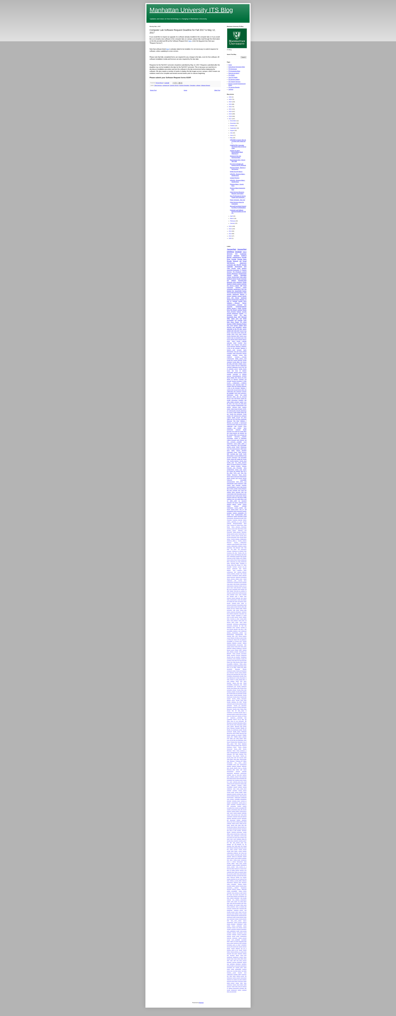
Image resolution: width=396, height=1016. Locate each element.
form (239, 490)
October (232, 125)
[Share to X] (178, 83)
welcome (229, 376)
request (233, 615)
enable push (243, 833)
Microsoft (233, 292)
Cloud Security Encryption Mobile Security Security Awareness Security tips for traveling (236, 655)
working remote (231, 447)
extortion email (242, 840)
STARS (234, 324)
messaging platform (232, 887)
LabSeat (230, 89)
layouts (233, 598)
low (245, 879)
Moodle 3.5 (243, 728)
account (240, 566)
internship (229, 495)
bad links (239, 775)
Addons (244, 643)
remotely (229, 374)
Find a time (243, 674)
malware (244, 370)
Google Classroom (241, 686)
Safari (228, 563)
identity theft (233, 494)
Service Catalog (231, 365)
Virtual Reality (243, 759)
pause (240, 912)
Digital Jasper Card (240, 358)
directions (236, 585)
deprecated (232, 820)
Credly (240, 454)
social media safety (239, 443)
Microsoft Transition (235, 728)
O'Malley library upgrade (240, 736)
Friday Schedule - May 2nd (237, 200)
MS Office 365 (230, 363)
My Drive (243, 417)
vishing (241, 984)
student (241, 402)
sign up (241, 509)
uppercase (240, 981)
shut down (234, 953)
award (235, 483)
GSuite (244, 282)
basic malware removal (233, 776)
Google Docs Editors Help (233, 688)
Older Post (217, 90)
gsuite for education (237, 856)
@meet (235, 639)
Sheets (244, 310)
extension (238, 429)
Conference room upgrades (234, 658)
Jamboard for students (238, 551)
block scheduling (240, 778)
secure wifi (229, 946)
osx (239, 500)
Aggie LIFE (237, 646)
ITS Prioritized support (239, 272)
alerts (243, 389)
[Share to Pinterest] (181, 83)
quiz (245, 613)
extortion (242, 589)
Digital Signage (237, 532)
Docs (245, 343)
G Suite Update (236, 412)
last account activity (232, 873)
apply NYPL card (241, 481)
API (238, 639)
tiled (242, 625)
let (240, 370)
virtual (238, 984)
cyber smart (243, 814)
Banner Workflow (241, 450)
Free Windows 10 (231, 677)
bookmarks (229, 780)
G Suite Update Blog (239, 679)
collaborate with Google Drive (236, 426)
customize (244, 813)
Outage (238, 252)
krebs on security (239, 872)
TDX (234, 754)
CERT (240, 650)
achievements (243, 764)
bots (234, 780)
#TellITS (243, 255)
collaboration (243, 365)
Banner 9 (243, 294)
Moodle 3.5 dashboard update (234, 729)
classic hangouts (231, 577)
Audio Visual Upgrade (236, 409)
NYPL (228, 556)
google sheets (242, 369)
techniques (229, 624)
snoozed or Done (234, 618)
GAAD (237, 681)
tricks (232, 514)
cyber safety (243, 277)
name (230, 894)
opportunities (230, 372)
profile (245, 924)
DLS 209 (242, 660)
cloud (233, 485)
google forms (235, 592)
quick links (241, 613)
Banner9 (236, 379)
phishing (236, 255)
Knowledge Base (232, 317)
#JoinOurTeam (230, 634)
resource (236, 506)
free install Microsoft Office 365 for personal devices (236, 396)
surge (245, 967)
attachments (230, 773)
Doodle (228, 344)
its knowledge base (239, 337)
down (231, 587)
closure (229, 296)
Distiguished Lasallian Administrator (235, 665)
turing (233, 627)
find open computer (232, 490)
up (232, 979)
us (240, 374)
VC (242, 565)
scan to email (230, 617)
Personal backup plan (236, 745)
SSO (245, 266)
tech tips (243, 289)
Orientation (240, 742)
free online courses (232, 849)
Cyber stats (234, 660)
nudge (235, 901)
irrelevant (237, 868)
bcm (241, 318)
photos (228, 915)
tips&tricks (229, 627)
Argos (234, 343)
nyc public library (242, 901)
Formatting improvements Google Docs (236, 676)
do (245, 585)
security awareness (232, 313)
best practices (242, 776)
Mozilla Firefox (236, 731)
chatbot (241, 325)
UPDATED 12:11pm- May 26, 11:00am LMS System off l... (238, 141)
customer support (237, 296)
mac (242, 598)
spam (232, 958)
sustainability (238, 969)
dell (228, 820)
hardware (244, 858)
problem (229, 355)
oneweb (238, 905)
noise (232, 901)
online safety (233, 500)
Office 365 (234, 386)
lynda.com (234, 497)
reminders (240, 400)
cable (245, 483)
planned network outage (240, 372)
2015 (230, 229)
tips (233, 291)
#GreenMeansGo (236, 376)
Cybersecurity (230, 358)
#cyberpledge (230, 518)
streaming (229, 962)
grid (239, 853)
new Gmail (235, 894)
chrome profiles (239, 792)
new (245, 305)
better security (232, 778)
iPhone (238, 398)
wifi (240, 261)
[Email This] (174, 83)
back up (234, 775)
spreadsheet (230, 511)
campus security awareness (233, 783)
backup (236, 325)
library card (236, 875)
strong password (237, 511)
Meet (245, 554)
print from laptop (236, 920)
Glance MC (243, 332)
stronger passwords (237, 962)
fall (232, 844)
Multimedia (243, 731)
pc (245, 603)
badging (244, 775)
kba (233, 370)
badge (244, 350)
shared (240, 950)
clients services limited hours (234, 579)
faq (243, 844)
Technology (238, 266)
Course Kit (243, 658)
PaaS (239, 743)
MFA (239, 317)
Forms (230, 412)
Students (229, 284)
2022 (230, 106)
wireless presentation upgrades (236, 988)
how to (229, 301)
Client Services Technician (239, 526)
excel (234, 839)
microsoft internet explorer (234, 889)
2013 (230, 233)
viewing (234, 984)
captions (240, 787)
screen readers (239, 507)
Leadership (229, 719)
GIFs (241, 681)
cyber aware (230, 584)
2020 (230, 111)
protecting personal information (238, 929)
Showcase (229, 421)
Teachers (241, 754)
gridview (229, 492)
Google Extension (238, 695)
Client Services (158, 85)
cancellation (230, 787)
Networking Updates (235, 556)
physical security (234, 915)
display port (242, 585)
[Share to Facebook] (180, 83)
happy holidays (238, 858)
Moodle (229, 261)
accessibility (243, 480)
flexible (244, 429)
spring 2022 (240, 958)
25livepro (232, 637)
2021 (230, 109)
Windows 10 (242, 299)
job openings (241, 433)
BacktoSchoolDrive (237, 523)
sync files (235, 970)
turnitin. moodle (236, 977)
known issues (239, 495)
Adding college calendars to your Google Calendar (236, 521)
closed (244, 579)
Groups (228, 710)
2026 (230, 97)
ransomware (234, 400)
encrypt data (243, 835)
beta (228, 778)
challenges (229, 788)
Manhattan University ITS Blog (191, 10)
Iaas (244, 712)
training (236, 275)
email (238, 268)
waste (233, 986)
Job (241, 362)
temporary (244, 974)
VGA (235, 757)
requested (238, 615)
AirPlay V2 (230, 379)
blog (235, 572)
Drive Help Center (235, 332)
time (245, 625)
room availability (236, 939)
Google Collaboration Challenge (236, 383)
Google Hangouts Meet (233, 336)
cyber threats (236, 584)
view (245, 405)
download (234, 828)
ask (239, 365)
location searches (231, 879)
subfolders (232, 964)
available (229, 775)
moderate (229, 892)
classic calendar (242, 575)
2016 (230, 226)
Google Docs (242, 301)
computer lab (165, 85)
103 (245, 634)
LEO (245, 717)
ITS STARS (231, 75)
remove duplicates (241, 934)
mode (236, 601)
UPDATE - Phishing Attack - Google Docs (237, 174)
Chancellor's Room (232, 452)
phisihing (237, 913)
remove (228, 615)
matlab (233, 886)
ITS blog (243, 315)
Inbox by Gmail (242, 714)
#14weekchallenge (241, 306)
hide (228, 859)
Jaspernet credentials (236, 717)
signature (232, 955)
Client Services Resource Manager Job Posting (237, 192)
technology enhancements (240, 624)
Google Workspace (232, 273)
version (237, 983)
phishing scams (241, 287)
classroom (243, 263)
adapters (229, 766)
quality (237, 931)
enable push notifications (233, 835)
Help (242, 547)
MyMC (236, 363)
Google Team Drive (241, 700)
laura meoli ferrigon (241, 873)
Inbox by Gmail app (232, 716)
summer (244, 511)
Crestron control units (232, 528)
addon (237, 769)
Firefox (228, 459)
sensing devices (242, 946)
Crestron (240, 343)
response (229, 938)
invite (236, 596)
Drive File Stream (232, 310)
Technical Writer (235, 563)
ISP (232, 415)
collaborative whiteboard (241, 797)
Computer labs (234, 454)
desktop (238, 820)
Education (244, 532)
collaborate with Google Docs (236, 580)
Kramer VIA (232, 471)
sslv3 (231, 960)
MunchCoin (229, 733)
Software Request (205, 85)
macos (244, 598)
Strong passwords (235, 476)
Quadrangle (243, 419)
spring (235, 958)
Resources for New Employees (238, 561)
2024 (230, 102)
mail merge (240, 497)
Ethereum (231, 672)
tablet (245, 970)
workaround (234, 990)
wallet (245, 984)
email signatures (242, 488)
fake (231, 842)
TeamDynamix (242, 273)
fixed (228, 847)
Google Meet (235, 277)
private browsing (231, 924)
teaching (240, 972)
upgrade (235, 301)
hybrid (228, 494)
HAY (233, 710)
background (243, 422)
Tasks (237, 754)
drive (234, 282)
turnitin (235, 516)
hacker (228, 858)
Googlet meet (236, 709)
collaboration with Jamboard (234, 391)
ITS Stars (233, 549)
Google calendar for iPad (234, 702)
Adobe (233, 450)
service (228, 948)
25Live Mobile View (232, 377)
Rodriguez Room (231, 747)
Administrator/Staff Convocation (235, 644)
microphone (243, 887)
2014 (230, 231)
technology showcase (232, 625)
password (229, 436)
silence (237, 955)
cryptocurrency (243, 811)
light (240, 875)
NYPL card (237, 473)
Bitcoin (236, 650)
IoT (227, 717)
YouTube (234, 566)
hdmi (242, 492)
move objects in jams (237, 892)
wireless (244, 268)
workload (244, 990)
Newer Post (153, 90)
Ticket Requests (231, 346)
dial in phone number (232, 488)
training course (240, 976)
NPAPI (237, 733)
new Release (241, 896)
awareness (234, 568)
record (244, 932)
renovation (235, 374)
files (233, 846)
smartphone (236, 957)
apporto (229, 568)
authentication (230, 483)
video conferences (232, 445)
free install (234, 431)
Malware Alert (240, 554)
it (238, 596)
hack (232, 398)
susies (232, 969)
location (244, 877)
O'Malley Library (242, 363)
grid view (236, 351)
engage (242, 837)
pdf (233, 502)
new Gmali (241, 894)
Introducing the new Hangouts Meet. (235, 156)
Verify (245, 757)
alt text (244, 566)
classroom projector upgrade (234, 794)
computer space (236, 801)
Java (232, 344)
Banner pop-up (231, 650)
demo (245, 428)
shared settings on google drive (238, 951)
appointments (230, 771)
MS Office (230, 473)
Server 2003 (237, 748)
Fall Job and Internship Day (233, 674)
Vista (228, 761)
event (228, 839)
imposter (232, 596)
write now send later (231, 991)
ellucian (228, 832)
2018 (230, 116)
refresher (234, 934)
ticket (230, 976)
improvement (240, 861)
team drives (243, 622)
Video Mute (236, 759)
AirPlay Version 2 (232, 308)
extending (236, 840)
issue (233, 495)
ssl (245, 620)
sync (231, 970)
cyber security (231, 268)
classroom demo (231, 424)
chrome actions (242, 790)
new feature (240, 601)
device (228, 821)
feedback (229, 279)
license (244, 495)
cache (230, 781)
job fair (242, 868)
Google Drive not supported (236, 693)
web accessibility (241, 445)
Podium (229, 474)
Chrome (244, 308)
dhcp (231, 821)
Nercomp (242, 733)
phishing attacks (242, 339)
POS (236, 743)
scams (244, 615)
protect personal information (234, 611)
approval (238, 771)
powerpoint (232, 918)
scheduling (243, 944)
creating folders (235, 811)
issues (228, 370)
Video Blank (230, 759)
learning (244, 353)
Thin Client (236, 421)
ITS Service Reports (234, 87)
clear (242, 794)
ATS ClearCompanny (235, 448)
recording (229, 934)
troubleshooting (240, 405)
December (233, 121)
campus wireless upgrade (233, 573)
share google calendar (239, 341)
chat (241, 573)
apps (237, 318)
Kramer (244, 362)
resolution (235, 355)
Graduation (229, 547)
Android (242, 330)
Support (229, 275)
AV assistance (243, 639)
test (228, 976)
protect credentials (237, 925)
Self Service (243, 344)
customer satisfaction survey (234, 367)
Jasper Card (238, 469)
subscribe (229, 343)
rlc (242, 615)
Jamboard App (237, 415)
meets (238, 599)
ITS (236, 254)
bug (228, 781)
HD (236, 710)
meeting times (243, 886)
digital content (235, 823)
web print (236, 331)
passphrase (229, 910)
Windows (239, 386)
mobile (244, 497)
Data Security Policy (238, 662)
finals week (237, 846)
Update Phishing (234, 178)
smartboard (229, 957)
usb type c (241, 629)
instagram (229, 865)
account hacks (237, 389)
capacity (235, 787)
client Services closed (241, 424)
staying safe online (232, 622)
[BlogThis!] (176, 83)
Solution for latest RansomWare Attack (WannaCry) (236, 152)
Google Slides (236, 362)
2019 (230, 114)
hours (228, 861)
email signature (237, 587)
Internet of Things (241, 716)
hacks (233, 492)
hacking (232, 858)
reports (233, 936)
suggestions (243, 965)
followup (231, 847)
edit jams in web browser (234, 830)
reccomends (240, 932)
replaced (229, 936)
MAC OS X (243, 471)
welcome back (236, 407)
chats (234, 788)
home (240, 594)
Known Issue (243, 336)
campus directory (241, 572)
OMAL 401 (229, 419)
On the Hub (232, 740)
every (231, 839)
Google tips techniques (236, 414)
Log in (239, 719)
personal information (232, 605)
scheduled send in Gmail (233, 944)
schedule (244, 943)
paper (242, 603)
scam (244, 320)
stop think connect (241, 960)
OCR (228, 738)
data (232, 337)
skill (245, 509)
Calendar (243, 284)
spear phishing (234, 620)
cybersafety (229, 816)
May (231, 137)
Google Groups (235, 535)
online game (243, 905)
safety (228, 941)
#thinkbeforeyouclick (239, 518)
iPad (235, 398)
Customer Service (174, 85)
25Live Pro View (242, 377)
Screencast (229, 748)
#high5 (238, 447)
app (245, 389)
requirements (243, 936)
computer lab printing (234, 428)
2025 (230, 99)
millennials (244, 889)
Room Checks (242, 747)
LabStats (238, 471)
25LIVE (238, 265)
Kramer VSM (234, 554)
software (198, 85)
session (244, 617)
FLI (228, 412)
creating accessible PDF (240, 807)
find (242, 846)
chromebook (235, 575)
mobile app (231, 601)
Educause (237, 669)
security (244, 311)
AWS (242, 448)
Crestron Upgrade (241, 356)
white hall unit (238, 986)
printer (237, 610)
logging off (242, 879)
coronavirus (233, 806)
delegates (244, 818)
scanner (236, 617)
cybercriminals (243, 584)
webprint (244, 374)
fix (245, 591)
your (245, 632)
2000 (230, 238)
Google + (242, 313)
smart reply (243, 955)
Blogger (201, 1002)
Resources (234, 474)
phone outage (230, 606)
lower (228, 880)
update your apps (237, 979)
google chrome (243, 849)
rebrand (234, 932)
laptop (244, 872)
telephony (239, 282)
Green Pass (243, 709)
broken (244, 780)
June (231, 135)
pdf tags (244, 912)
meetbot (237, 886)
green (236, 594)
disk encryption (241, 827)
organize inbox (236, 603)
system (239, 970)
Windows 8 (239, 346)
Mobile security (236, 417)
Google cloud (243, 461)
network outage (236, 284)
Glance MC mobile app (236, 459)
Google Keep (243, 535)
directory (235, 827)
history (231, 859)
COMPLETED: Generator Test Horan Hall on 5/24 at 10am (238, 147)
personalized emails (241, 605)
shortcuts (229, 953)
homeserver (243, 859)
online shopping (231, 906)
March (232, 218)
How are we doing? (233, 73)
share (228, 618)
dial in (234, 821)
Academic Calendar (237, 520)
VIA (238, 757)
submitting (244, 964)
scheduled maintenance (234, 289)
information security (241, 494)
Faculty (239, 279)
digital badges (230, 585)
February (233, 221)
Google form (230, 462)
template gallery (237, 974)
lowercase (238, 598)
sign (228, 955)
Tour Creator (236, 755)
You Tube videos (240, 762)
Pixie (239, 419)
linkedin (237, 877)
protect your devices (237, 927)
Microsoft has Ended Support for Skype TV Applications (238, 206)
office (228, 903)
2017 (230, 118)
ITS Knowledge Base (234, 71)
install (234, 353)
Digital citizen (243, 663)
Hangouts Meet (240, 384)
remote (239, 504)
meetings (231, 435)
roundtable (243, 939)
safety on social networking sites (238, 941)
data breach (243, 487)
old (234, 905)
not (227, 500)
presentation (230, 438)
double (230, 828)
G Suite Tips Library (240, 677)
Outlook (229, 337)
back (240, 568)
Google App (230, 360)
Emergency (234, 457)
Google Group (236, 696)
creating (239, 806)
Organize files (233, 742)
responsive (234, 938)
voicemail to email (241, 516)
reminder (240, 320)
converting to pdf (237, 582)
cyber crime (237, 393)
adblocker (244, 766)
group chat (244, 853)
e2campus (244, 828)
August (232, 130)
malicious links (237, 882)
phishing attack (234, 339)
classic (244, 792)
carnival (244, 787)
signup (244, 327)
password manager (241, 436)
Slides (233, 318)
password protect (238, 910)
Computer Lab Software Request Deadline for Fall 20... (238, 211)
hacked (244, 856)
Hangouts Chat (231, 384)
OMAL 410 (232, 738)
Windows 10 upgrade (232, 422)
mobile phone (242, 891)
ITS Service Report (235, 464)
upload (235, 981)
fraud (242, 490)
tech (233, 403)
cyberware (235, 816)
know (236, 370)
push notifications (231, 931)
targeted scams (231, 972)
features (239, 311)
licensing (229, 497)
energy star (237, 837)
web (232, 331)
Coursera (229, 660)
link (228, 435)
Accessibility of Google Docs (234, 641)
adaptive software (236, 766)
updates (238, 627)
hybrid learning (233, 433)
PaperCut (237, 344)
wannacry (229, 986)
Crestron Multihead (239, 455)
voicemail (229, 306)
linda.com (232, 877)
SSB (241, 285)
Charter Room (239, 525)
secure (241, 355)
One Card (235, 419)
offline (235, 435)
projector (242, 440)
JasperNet (231, 249)
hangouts (238, 492)
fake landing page (238, 842)
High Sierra (241, 710)
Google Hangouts (237, 360)
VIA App (241, 757)
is (239, 868)
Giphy (245, 681)
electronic (244, 830)
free (245, 490)
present (237, 918)
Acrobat (244, 641)
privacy (236, 502)
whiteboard (243, 631)
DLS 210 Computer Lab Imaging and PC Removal (238, 164)
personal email (230, 913)
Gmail (244, 261)
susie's (228, 969)
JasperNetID (238, 291)
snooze (241, 957)
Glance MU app (237, 683)
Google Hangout (234, 461)
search (240, 617)
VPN (236, 365)
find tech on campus (239, 591)
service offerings (235, 948)
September (233, 128)
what (239, 631)
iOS (236, 320)
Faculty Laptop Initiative (241, 672)
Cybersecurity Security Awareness (237, 410)
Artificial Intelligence (237, 648)
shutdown (240, 953)
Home (185, 90)
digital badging (239, 821)
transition (233, 405)
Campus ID (233, 525)
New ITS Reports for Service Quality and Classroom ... (238, 196)
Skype (234, 750)
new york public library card (239, 499)
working (239, 990)
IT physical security (237, 712)
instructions (239, 353)
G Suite (244, 381)
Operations (193, 85)
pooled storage (239, 917)
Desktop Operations (184, 85)
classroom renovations (241, 577)
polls (234, 610)
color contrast (230, 799)
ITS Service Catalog (234, 79)
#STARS (244, 376)
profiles (228, 925)
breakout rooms (239, 780)
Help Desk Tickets (233, 322)
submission (238, 964)
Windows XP (239, 761)
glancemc (229, 592)
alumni (244, 769)
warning (229, 407)
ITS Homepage (232, 69)
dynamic (239, 828)
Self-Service (231, 263)
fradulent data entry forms (240, 847)
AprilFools (229, 648)
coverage (244, 582)
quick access (243, 931)
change (229, 485)
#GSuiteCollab (242, 280)
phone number (242, 913)
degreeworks (230, 351)
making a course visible (236, 880)
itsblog (241, 596)
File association (242, 457)
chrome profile (230, 792)
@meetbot (229, 520)
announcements (231, 481)
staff (235, 960)
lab (245, 433)
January (232, 223)
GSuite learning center (232, 533)
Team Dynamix (231, 311)
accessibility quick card (233, 764)
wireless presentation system (235, 632)
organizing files (243, 908)
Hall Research (236, 547)
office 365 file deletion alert (236, 903)
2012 (230, 236)
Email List (238, 670)
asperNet (244, 771)
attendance (236, 773)
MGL (243, 719)
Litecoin (235, 719)
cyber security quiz (235, 814)
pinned (235, 606)
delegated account (236, 818)
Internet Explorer (235, 466)
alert (241, 769)
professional (239, 924)
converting (233, 804)
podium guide (239, 608)
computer (238, 485)
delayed (244, 816)
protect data (243, 610)
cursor (231, 813)
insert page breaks (241, 863)
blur (245, 778)
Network (235, 261)
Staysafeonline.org (234, 752)
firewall (244, 846)
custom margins (237, 813)
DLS (238, 660)
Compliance (243, 657)
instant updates (236, 865)
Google (233, 259)
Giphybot (229, 683)
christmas (229, 790)
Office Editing (239, 738)
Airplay (234, 279)
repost (237, 936)
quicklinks (229, 932)
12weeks (229, 636)
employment (230, 429)
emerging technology (237, 832)
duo (243, 367)
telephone (230, 282)
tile (239, 625)
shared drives (234, 509)
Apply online (243, 646)
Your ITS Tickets (232, 77)
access (240, 478)
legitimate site (230, 875)
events (236, 395)
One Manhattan (239, 740)
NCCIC (234, 733)
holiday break (236, 859)
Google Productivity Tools (233, 537)
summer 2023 (239, 967)
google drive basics (232, 851)
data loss (240, 816)
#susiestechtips (239, 634)
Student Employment (233, 299)
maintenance (236, 257)
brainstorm (240, 483)
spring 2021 (242, 620)
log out (237, 879)
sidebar (244, 953)
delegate (229, 818)
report (228, 341)
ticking (234, 976)
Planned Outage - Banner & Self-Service (237, 168)
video (241, 983)
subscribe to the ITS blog (234, 329)
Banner (229, 257)
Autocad (244, 648)
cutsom (228, 814)
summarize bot (231, 967)
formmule (229, 431)
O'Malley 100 (239, 558)
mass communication (232, 599)
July (231, 133)
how (245, 492)
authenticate (243, 773)
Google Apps (241, 259)
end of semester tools (234, 589)
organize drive (235, 908)
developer (244, 820)
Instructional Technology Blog (236, 67)
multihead (229, 499)
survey (244, 329)
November (233, 123)
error (245, 837)
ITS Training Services (234, 81)
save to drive (230, 943)
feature (231, 591)
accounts (239, 350)
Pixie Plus (243, 473)
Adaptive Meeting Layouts (234, 643)
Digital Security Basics (236, 171)
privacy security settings (240, 922)
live (241, 877)
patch (236, 912)
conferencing (230, 582)
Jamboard (243, 298)
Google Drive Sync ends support (236, 334)
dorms (228, 587)
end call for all (230, 837)
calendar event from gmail (239, 781)
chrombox (235, 790)
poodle (234, 917)
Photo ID (244, 745)
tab (242, 970)
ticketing (229, 291)
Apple (239, 308)
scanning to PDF (238, 943)
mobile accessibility (232, 891)
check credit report (241, 788)
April (231, 216)
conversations (234, 802)
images (234, 861)
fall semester (238, 844)
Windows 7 (243, 421)
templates (229, 513)
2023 (230, 104)
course (238, 487)
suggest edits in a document (233, 965)
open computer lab (241, 435)
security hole (235, 946)
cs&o (228, 813)
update (229, 331)
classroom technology (233, 270)
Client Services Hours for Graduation (237, 203)
